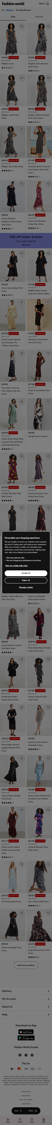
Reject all (26, 580)
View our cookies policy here (16, 566)
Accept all (26, 573)
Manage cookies (26, 587)
